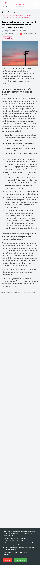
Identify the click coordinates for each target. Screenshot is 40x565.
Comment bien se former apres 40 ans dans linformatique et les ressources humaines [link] (17, 16)
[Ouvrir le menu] (36, 5)
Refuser (7, 560)
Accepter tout (20, 560)
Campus (21, 5)
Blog (13, 12)
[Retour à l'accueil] (5, 5)
